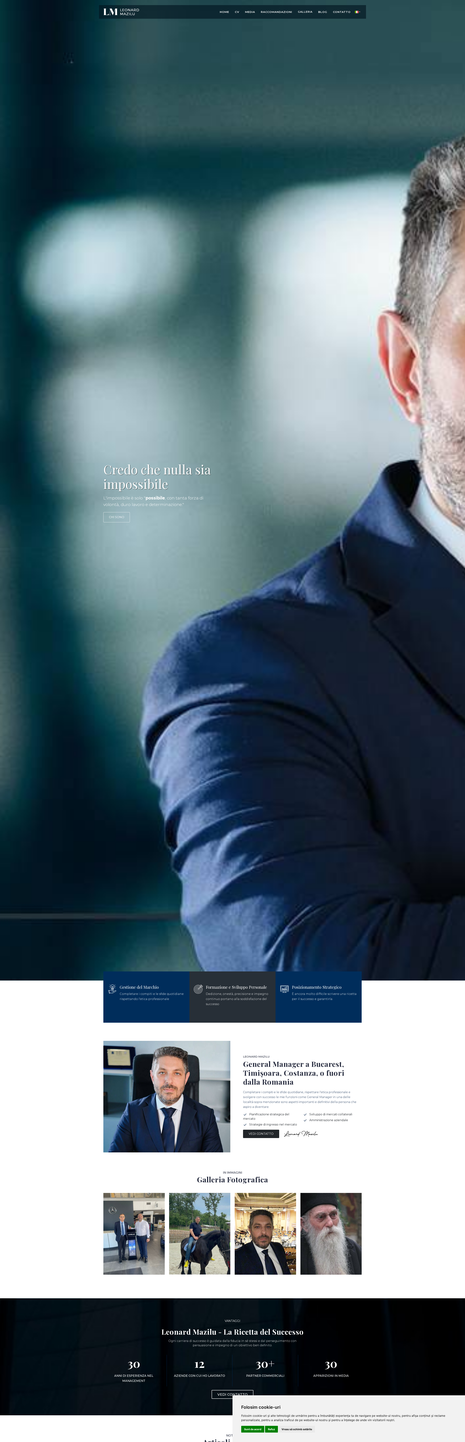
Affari (134, 1270)
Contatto (342, 12)
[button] (357, 12)
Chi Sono (116, 517)
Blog (322, 12)
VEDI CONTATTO (232, 1394)
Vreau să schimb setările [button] (297, 1429)
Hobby (199, 1270)
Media (250, 12)
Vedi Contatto (261, 1134)
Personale (265, 1270)
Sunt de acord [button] (252, 1429)
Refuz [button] (271, 1429)
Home (224, 12)
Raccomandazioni (276, 12)
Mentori (331, 1270)
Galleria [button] (305, 11)
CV (237, 12)
